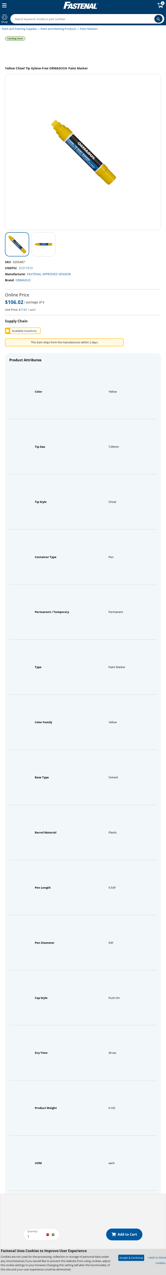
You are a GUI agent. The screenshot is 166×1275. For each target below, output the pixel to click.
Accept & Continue (131, 1258)
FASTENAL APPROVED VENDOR (49, 274)
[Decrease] (47, 1234)
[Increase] (53, 1234)
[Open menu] (3, 5)
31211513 (26, 268)
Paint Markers (89, 29)
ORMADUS (23, 280)
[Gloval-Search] (158, 19)
